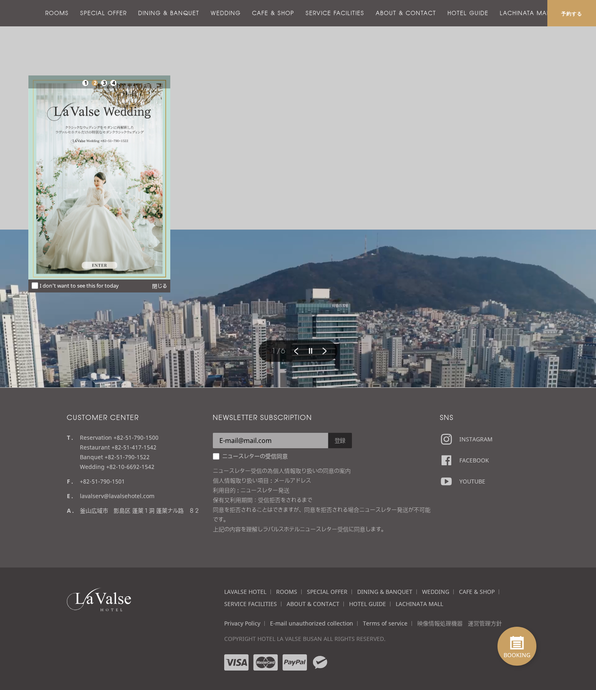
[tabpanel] (99, 177)
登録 (340, 440)
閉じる (159, 286)
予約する (571, 13)
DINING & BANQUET (168, 13)
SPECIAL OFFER (103, 13)
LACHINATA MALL (526, 13)
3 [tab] (104, 83)
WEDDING (226, 13)
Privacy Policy (242, 623)
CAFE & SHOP (273, 13)
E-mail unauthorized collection (311, 623)
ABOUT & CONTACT (406, 13)
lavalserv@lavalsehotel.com (117, 496)
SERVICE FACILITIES (335, 13)
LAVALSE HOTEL (245, 591)
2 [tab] (95, 83)
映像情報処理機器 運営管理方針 (459, 623)
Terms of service (385, 623)
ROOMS (57, 13)
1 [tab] (85, 83)
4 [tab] (113, 83)
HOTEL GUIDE (468, 13)
